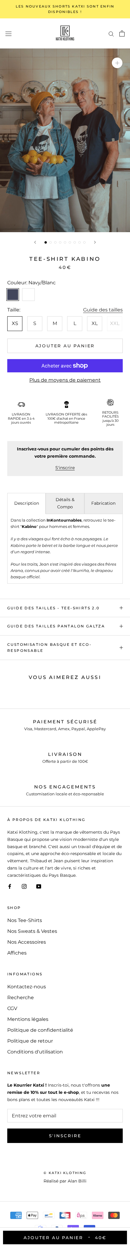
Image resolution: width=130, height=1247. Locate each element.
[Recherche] (111, 33)
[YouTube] (38, 886)
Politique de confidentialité (40, 1030)
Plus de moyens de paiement (65, 380)
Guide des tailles (103, 310)
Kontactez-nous (26, 987)
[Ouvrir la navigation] (8, 33)
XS (15, 323)
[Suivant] (95, 242)
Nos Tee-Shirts (24, 920)
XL (95, 323)
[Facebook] (9, 886)
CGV (12, 1008)
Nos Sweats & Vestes (32, 931)
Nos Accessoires (26, 942)
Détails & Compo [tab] (65, 503)
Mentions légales (27, 1019)
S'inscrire (65, 467)
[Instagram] (24, 886)
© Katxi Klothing (65, 1173)
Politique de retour (30, 1041)
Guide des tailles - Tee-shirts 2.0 (53, 608)
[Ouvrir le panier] (122, 33)
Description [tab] (26, 503)
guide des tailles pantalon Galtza (56, 626)
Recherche (20, 997)
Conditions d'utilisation (35, 1052)
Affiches (17, 953)
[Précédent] (35, 242)
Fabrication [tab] (103, 503)
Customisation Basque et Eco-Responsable (49, 647)
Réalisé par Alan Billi (65, 1181)
